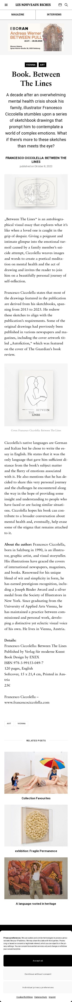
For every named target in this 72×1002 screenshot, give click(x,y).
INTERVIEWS (54, 14)
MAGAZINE (17, 14)
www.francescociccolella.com (26, 702)
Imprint (52, 997)
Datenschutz (40, 997)
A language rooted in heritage (36, 904)
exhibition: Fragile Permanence (36, 851)
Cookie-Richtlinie (24, 997)
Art (9, 723)
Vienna (22, 723)
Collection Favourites (36, 798)
